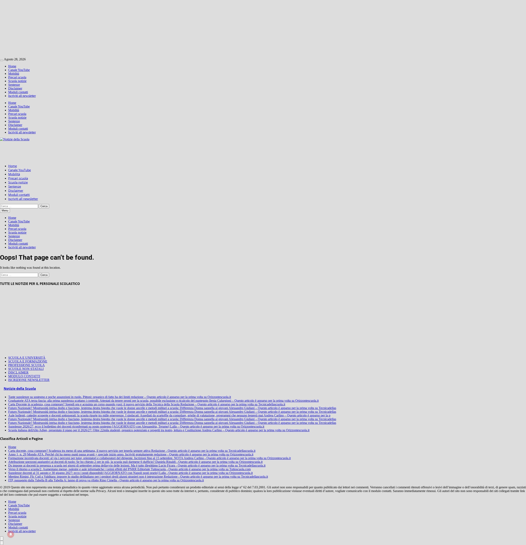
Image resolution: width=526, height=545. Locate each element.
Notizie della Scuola (20, 388)
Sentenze (14, 84)
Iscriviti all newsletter (22, 96)
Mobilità (13, 73)
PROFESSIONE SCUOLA (26, 365)
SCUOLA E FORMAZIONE (27, 361)
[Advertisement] (123, 28)
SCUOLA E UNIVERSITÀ (26, 357)
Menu (5, 210)
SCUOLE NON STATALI (26, 369)
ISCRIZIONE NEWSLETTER (29, 380)
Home (12, 66)
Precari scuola (17, 77)
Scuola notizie (17, 81)
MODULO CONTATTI (24, 376)
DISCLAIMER (18, 372)
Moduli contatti (18, 92)
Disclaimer (15, 88)
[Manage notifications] (10, 534)
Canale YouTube (19, 70)
